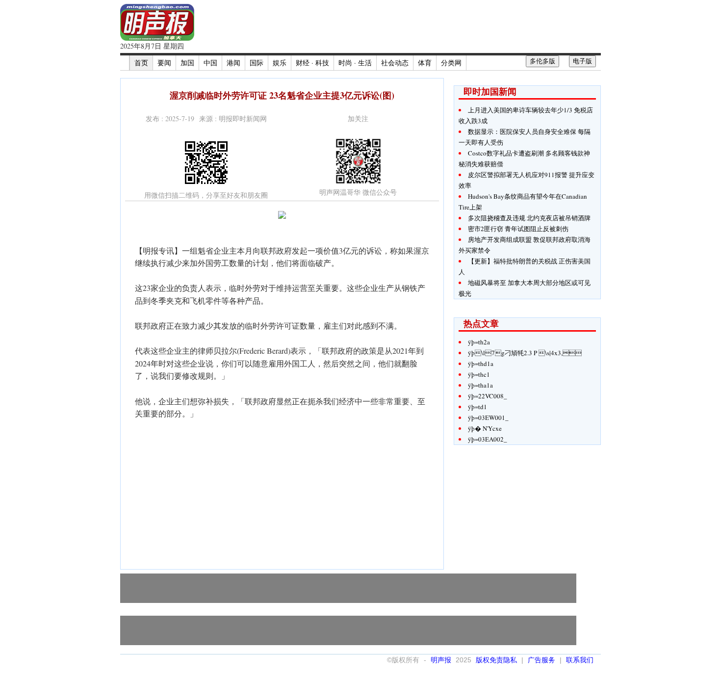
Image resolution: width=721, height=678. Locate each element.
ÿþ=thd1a (480, 363)
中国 (210, 62)
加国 (187, 62)
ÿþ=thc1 (479, 374)
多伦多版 (542, 61)
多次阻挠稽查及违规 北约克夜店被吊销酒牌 (529, 217)
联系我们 (579, 660)
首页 (141, 62)
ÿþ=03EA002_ (487, 439)
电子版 (582, 61)
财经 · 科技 (312, 62)
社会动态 (395, 62)
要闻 (164, 62)
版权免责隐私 (496, 660)
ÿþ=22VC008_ (487, 395)
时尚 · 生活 (355, 62)
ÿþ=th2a (479, 342)
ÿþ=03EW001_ (488, 417)
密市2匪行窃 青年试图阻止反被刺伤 (518, 228)
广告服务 (541, 660)
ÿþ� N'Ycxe (485, 428)
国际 (256, 62)
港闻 (233, 62)
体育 (425, 62)
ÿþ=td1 (477, 406)
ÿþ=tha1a (480, 385)
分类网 (451, 62)
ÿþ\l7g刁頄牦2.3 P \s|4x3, (525, 352)
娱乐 (279, 62)
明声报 (441, 660)
